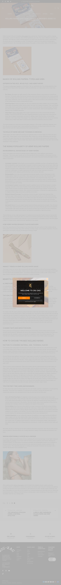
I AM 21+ (24, 298)
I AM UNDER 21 (37, 298)
